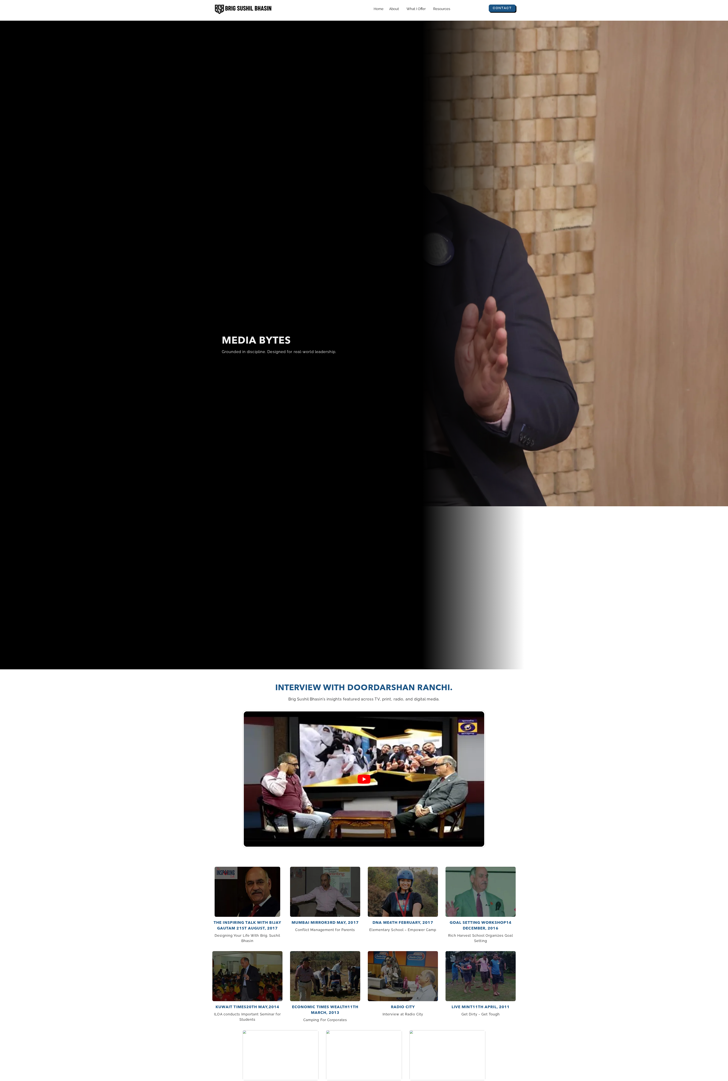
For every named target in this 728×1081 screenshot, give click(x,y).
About (394, 9)
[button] (395, 8)
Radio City (403, 1007)
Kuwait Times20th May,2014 (247, 1007)
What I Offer (416, 9)
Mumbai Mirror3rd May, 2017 (325, 922)
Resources (441, 9)
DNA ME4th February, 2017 (403, 922)
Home (379, 9)
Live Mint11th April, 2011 (481, 1007)
